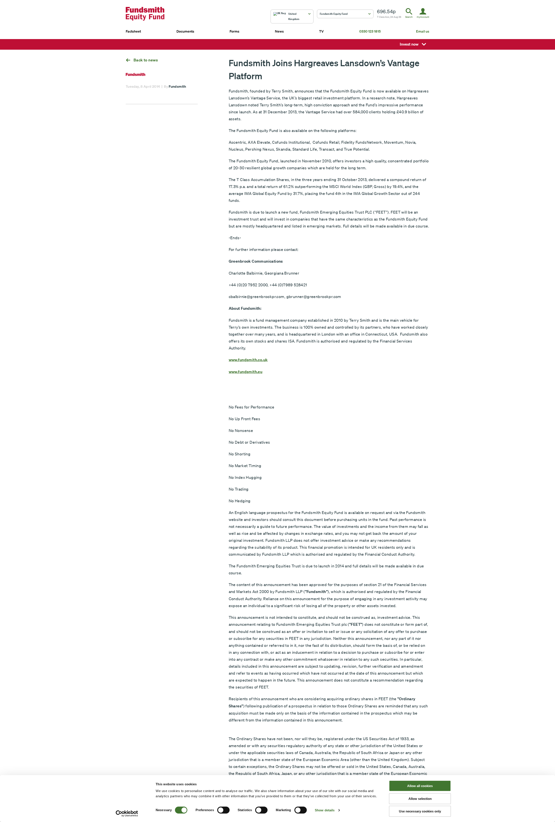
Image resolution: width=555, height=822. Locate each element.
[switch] (223, 810)
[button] (292, 16)
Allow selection (420, 799)
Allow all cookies (420, 786)
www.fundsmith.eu (246, 371)
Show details (325, 810)
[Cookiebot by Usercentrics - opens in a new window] (127, 813)
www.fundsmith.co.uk (248, 359)
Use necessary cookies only (420, 811)
